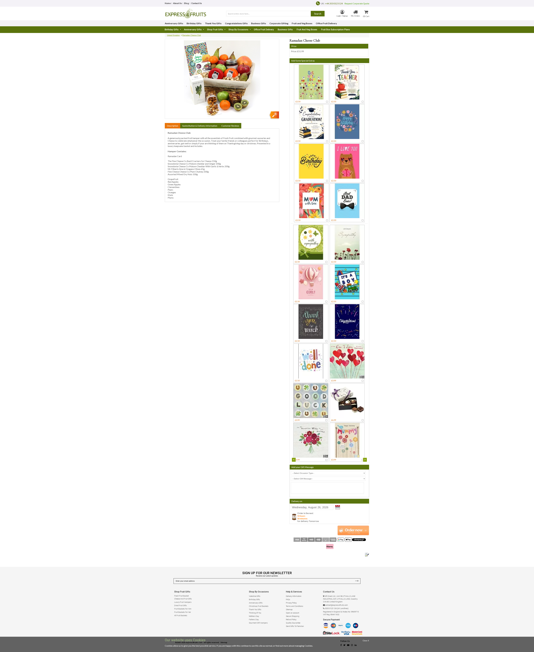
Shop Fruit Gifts (215, 29)
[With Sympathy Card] (310, 258)
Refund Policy (291, 619)
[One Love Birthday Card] (347, 377)
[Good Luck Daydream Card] (310, 416)
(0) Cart (366, 16)
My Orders (355, 16)
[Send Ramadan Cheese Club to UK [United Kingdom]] (274, 115)
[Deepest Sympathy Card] (347, 258)
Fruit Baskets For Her (182, 612)
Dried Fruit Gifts (180, 605)
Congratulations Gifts (236, 23)
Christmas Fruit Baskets (258, 606)
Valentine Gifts (254, 596)
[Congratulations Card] (347, 337)
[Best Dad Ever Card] (347, 216)
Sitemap (289, 609)
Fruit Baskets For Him (182, 609)
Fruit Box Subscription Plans (335, 29)
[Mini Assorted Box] (347, 416)
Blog (186, 3)
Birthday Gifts (194, 23)
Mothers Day (254, 616)
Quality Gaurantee (293, 623)
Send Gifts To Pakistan (295, 626)
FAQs (288, 599)
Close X (366, 641)
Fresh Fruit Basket (181, 596)
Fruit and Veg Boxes (302, 23)
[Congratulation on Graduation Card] (311, 137)
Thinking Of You (255, 613)
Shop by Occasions (238, 29)
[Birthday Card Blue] (347, 137)
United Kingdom (173, 35)
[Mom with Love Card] (311, 216)
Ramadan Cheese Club (191, 35)
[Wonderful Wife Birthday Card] (310, 456)
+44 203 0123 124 (334, 3)
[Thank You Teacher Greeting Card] (347, 98)
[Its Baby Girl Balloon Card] (310, 298)
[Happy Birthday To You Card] (311, 177)
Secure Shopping (292, 616)
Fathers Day (254, 619)
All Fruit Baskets (180, 615)
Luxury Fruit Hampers (182, 602)
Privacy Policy (291, 603)
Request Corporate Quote (356, 3)
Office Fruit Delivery (326, 23)
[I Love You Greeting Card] (347, 177)
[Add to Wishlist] (366, 554)
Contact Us (196, 3)
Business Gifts (258, 23)
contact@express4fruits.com (336, 605)
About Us (177, 3)
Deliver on (338, 507)
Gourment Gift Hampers (258, 623)
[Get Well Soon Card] (311, 98)
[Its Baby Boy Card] (347, 298)
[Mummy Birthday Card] (347, 456)
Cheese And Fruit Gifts (183, 599)
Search (317, 13)
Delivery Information (293, 596)
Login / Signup (342, 16)
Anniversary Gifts (174, 23)
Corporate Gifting (279, 23)
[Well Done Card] (310, 377)
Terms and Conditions (294, 606)
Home (168, 3)
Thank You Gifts (213, 23)
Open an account (292, 613)
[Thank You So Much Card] (310, 337)
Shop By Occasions (259, 591)
